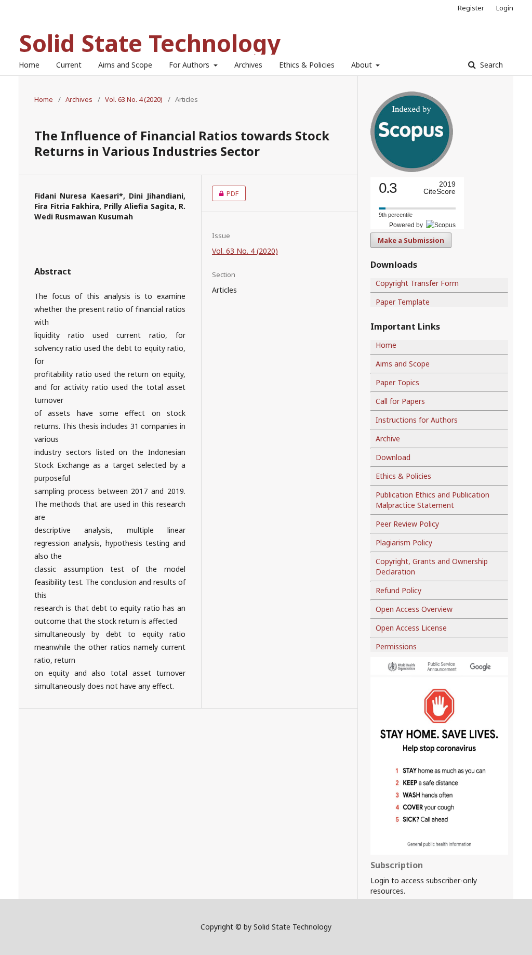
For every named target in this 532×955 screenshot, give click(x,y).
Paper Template (403, 302)
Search (490, 65)
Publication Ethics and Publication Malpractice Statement (432, 500)
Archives (248, 65)
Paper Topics (397, 382)
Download (393, 457)
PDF (225, 193)
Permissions (396, 646)
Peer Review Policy (407, 524)
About (362, 65)
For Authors (190, 65)
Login (504, 7)
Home (29, 65)
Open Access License (411, 628)
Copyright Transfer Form (417, 283)
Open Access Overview (414, 609)
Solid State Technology (150, 43)
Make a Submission (411, 240)
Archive (388, 438)
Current (69, 65)
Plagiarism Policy (404, 542)
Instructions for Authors (417, 420)
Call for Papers (400, 401)
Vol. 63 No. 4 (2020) (134, 99)
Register (471, 7)
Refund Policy (398, 590)
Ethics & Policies (307, 65)
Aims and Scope (125, 65)
